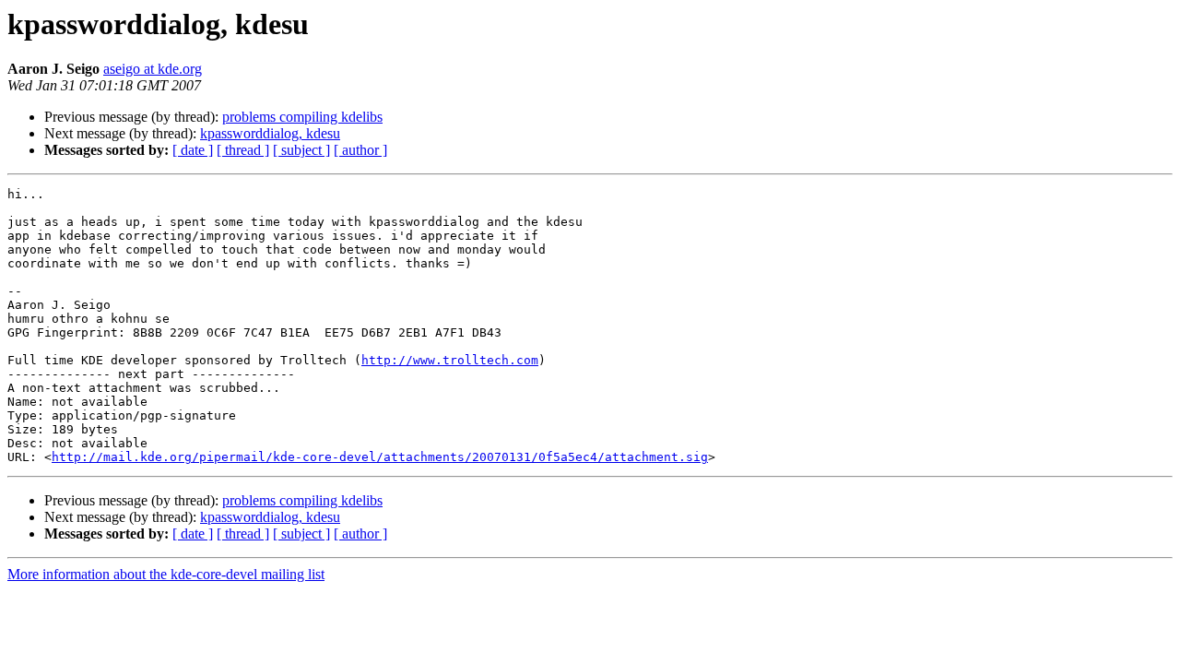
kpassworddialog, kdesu (270, 133)
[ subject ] (301, 150)
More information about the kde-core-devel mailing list (165, 574)
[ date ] (192, 150)
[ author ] (360, 150)
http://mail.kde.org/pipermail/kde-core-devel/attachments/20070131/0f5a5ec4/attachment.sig (380, 457)
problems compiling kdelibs (302, 117)
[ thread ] (243, 150)
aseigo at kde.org (152, 69)
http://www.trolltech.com (449, 360)
